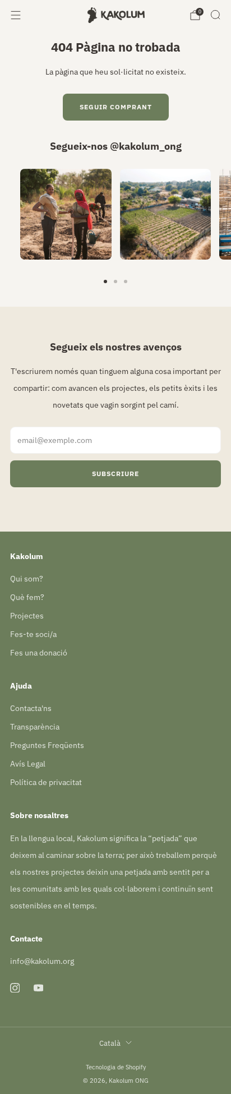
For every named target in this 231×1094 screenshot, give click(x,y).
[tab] (105, 281)
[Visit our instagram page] (14, 988)
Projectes (27, 616)
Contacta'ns (31, 708)
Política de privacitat (46, 782)
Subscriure (115, 473)
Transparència (34, 727)
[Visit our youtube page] (38, 988)
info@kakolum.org (42, 961)
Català (110, 1042)
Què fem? (27, 597)
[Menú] (15, 15)
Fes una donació (38, 653)
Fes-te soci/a (33, 634)
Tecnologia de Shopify (116, 1067)
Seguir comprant (116, 107)
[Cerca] (215, 14)
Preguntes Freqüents (47, 745)
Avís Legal (27, 764)
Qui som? (26, 579)
